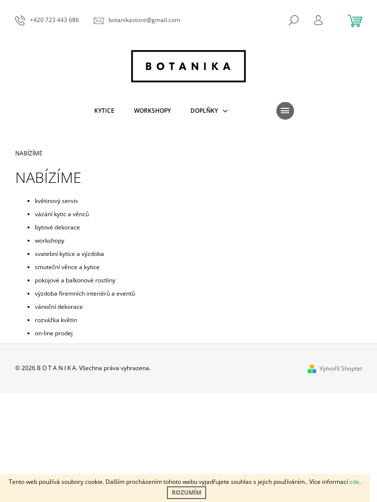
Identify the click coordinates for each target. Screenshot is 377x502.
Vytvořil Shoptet (341, 368)
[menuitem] (104, 111)
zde (354, 481)
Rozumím (186, 492)
